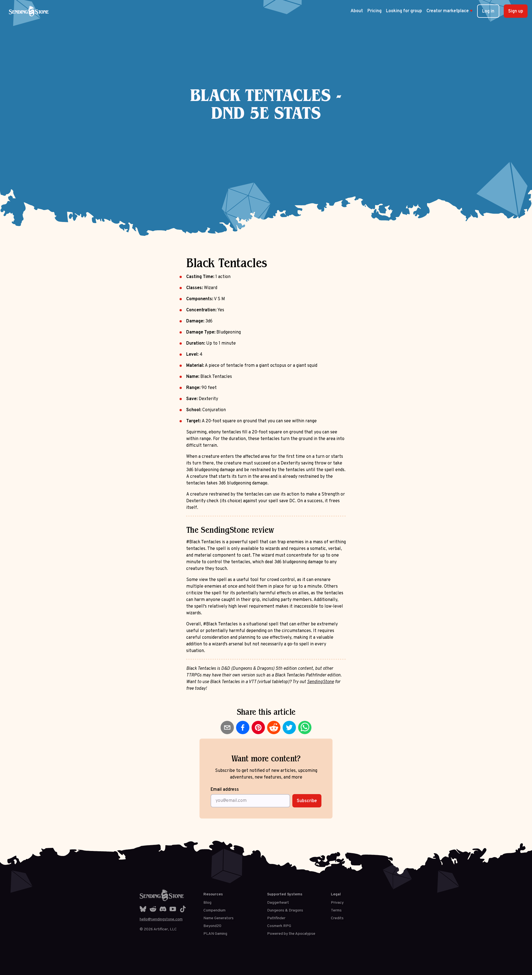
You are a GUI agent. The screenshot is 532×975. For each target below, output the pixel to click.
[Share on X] (289, 727)
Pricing (374, 11)
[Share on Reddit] (273, 727)
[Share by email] (227, 727)
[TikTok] (183, 909)
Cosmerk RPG (279, 926)
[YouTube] (173, 909)
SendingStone (320, 682)
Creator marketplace (449, 11)
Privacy (337, 902)
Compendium (214, 910)
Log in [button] (488, 11)
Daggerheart (278, 902)
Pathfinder (276, 918)
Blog (207, 902)
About (357, 11)
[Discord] (163, 909)
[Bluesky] (143, 909)
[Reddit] (153, 909)
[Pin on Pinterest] (258, 727)
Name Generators (218, 918)
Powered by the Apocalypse (291, 933)
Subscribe (307, 801)
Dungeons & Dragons (285, 910)
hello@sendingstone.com (161, 919)
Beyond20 (212, 926)
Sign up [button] (515, 11)
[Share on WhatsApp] (304, 727)
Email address (225, 789)
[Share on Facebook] (242, 727)
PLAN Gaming (215, 933)
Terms (336, 910)
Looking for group (404, 11)
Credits (337, 918)
